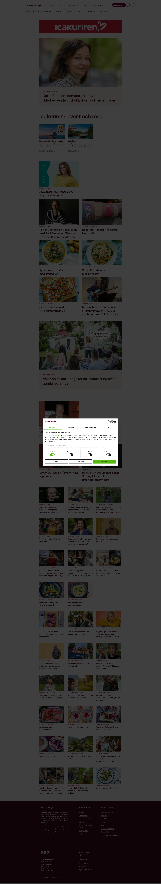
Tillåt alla (104, 461)
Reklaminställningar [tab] (90, 427)
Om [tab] (109, 427)
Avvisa (56, 461)
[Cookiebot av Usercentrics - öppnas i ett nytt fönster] (109, 421)
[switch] (71, 455)
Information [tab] (71, 427)
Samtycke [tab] (52, 427)
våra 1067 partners (54, 435)
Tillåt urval (80, 461)
